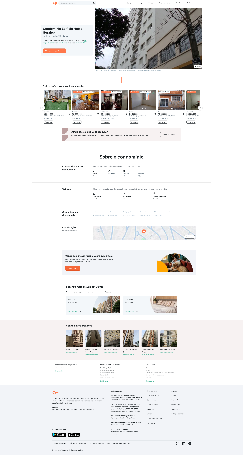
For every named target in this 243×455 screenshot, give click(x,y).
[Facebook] (189, 444)
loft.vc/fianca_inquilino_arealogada (124, 407)
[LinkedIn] (183, 444)
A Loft (178, 3)
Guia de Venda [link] (176, 404)
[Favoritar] (69, 114)
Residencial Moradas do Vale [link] (155, 375)
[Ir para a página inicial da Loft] (55, 3)
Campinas (113, 70)
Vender (150, 3)
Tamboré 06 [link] (149, 368)
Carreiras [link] (150, 414)
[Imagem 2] (58, 108)
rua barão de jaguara (91, 354)
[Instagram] (177, 444)
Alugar (140, 3)
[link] (168, 134)
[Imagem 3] (145, 108)
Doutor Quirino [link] (104, 375)
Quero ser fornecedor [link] (154, 418)
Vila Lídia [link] (148, 377)
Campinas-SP (80, 43)
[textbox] (77, 3)
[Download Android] (59, 435)
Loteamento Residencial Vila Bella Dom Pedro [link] (160, 372)
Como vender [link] (152, 400)
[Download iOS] (74, 435)
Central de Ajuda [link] (153, 395)
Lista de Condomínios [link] (178, 400)
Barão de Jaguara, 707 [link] (107, 377)
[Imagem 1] (85, 108)
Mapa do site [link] (175, 409)
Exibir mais (59, 371)
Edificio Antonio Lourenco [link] (62, 368)
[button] (144, 233)
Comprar (130, 3)
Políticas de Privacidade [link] (77, 443)
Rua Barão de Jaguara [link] (107, 372)
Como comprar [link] (152, 404)
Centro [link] (148, 370)
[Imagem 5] (62, 108)
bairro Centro (62, 43)
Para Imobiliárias (165, 3)
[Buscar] (93, 3)
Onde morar (103, 70)
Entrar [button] (188, 3)
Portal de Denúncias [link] (59, 443)
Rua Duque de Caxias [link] (107, 370)
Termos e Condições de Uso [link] (99, 443)
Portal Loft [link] (174, 395)
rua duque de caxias (130, 70)
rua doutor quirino (71, 352)
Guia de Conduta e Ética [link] (121, 443)
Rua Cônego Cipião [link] (106, 368)
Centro (120, 70)
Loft (96, 70)
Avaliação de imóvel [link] (178, 414)
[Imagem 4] (89, 108)
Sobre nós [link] (150, 409)
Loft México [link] (151, 423)
